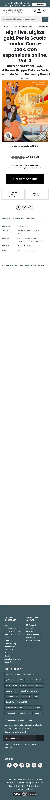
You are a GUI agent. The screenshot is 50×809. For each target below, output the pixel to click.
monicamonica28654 (14, 707)
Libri (6, 625)
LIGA (36, 696)
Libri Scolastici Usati (12, 631)
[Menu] (4, 11)
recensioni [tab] (31, 218)
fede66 (30, 679)
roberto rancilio (26, 685)
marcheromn (11, 691)
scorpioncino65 (12, 696)
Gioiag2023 (22, 702)
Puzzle (7, 653)
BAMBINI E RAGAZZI (25, 246)
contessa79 (10, 713)
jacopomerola (29, 674)
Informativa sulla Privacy (15, 732)
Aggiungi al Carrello (26, 179)
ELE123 (20, 679)
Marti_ (29, 707)
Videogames (9, 646)
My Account (31, 625)
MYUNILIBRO (39, 5)
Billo (15, 685)
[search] (45, 19)
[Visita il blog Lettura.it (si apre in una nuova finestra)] (34, 765)
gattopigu (9, 679)
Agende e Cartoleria (12, 659)
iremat (37, 707)
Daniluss (39, 679)
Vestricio (22, 713)
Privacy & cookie (33, 640)
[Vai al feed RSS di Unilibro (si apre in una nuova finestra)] (40, 765)
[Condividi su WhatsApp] (30, 207)
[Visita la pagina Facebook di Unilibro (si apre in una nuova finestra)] (9, 765)
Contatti (29, 628)
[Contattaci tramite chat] (34, 10)
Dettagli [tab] (6, 218)
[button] (45, 10)
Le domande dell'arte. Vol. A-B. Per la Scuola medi (25, 413)
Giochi (7, 656)
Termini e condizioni (34, 634)
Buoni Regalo (10, 662)
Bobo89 (39, 685)
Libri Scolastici (10, 628)
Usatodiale (26, 696)
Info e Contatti (32, 637)
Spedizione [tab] (18, 218)
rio (30, 713)
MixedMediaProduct (26, 250)
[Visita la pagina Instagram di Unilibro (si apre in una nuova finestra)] (21, 765)
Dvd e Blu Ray (10, 643)
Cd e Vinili (8, 649)
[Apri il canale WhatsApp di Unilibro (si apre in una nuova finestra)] (27, 765)
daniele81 (10, 702)
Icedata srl (29, 789)
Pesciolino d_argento (28, 691)
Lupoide (38, 713)
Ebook (7, 640)
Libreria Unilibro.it (10, 618)
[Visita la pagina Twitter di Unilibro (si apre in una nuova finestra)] (15, 765)
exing (17, 674)
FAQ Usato (30, 631)
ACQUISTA (26, 319)
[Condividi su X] (24, 207)
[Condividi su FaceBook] (18, 207)
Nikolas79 (34, 165)
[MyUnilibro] (39, 10)
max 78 (9, 674)
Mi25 (8, 685)
